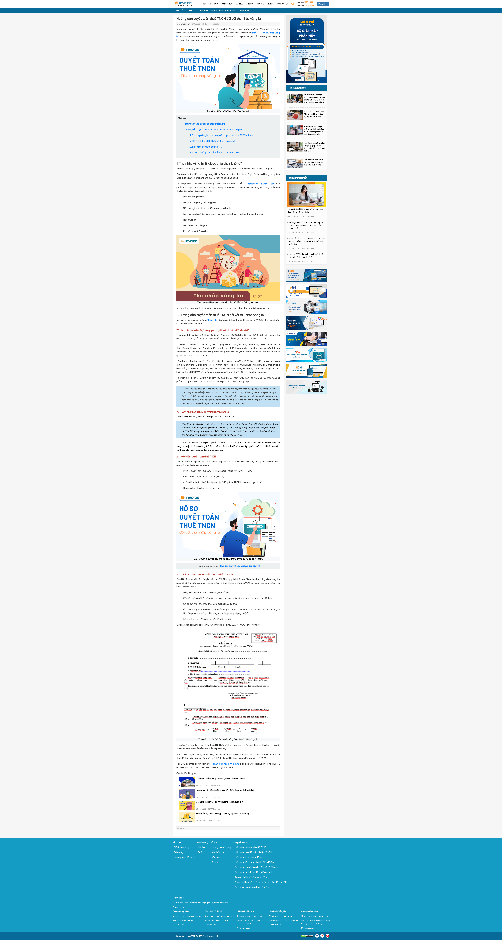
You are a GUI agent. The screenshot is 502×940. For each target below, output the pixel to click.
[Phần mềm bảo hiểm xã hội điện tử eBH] (306, 291)
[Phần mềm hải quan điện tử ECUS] (306, 275)
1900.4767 (308, 2)
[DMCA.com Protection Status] (307, 936)
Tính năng (214, 4)
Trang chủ (179, 10)
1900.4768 (309, 6)
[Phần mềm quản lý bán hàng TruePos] (306, 386)
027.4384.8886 (244, 929)
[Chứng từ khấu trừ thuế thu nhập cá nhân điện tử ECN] (306, 370)
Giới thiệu (202, 4)
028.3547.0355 (212, 925)
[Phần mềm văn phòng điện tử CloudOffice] (306, 323)
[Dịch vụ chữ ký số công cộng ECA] (306, 355)
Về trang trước (185, 828)
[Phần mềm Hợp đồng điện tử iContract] (306, 339)
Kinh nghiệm (227, 4)
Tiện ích (270, 4)
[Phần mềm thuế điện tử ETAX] (306, 307)
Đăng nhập (323, 4)
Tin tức (250, 4)
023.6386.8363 (308, 929)
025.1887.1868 (276, 925)
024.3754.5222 (181, 908)
